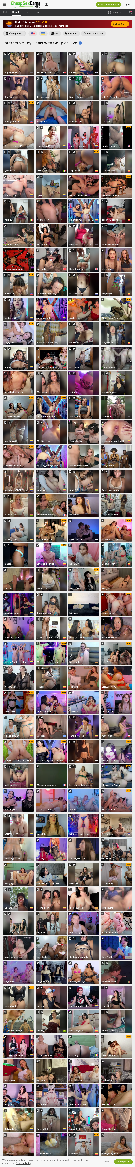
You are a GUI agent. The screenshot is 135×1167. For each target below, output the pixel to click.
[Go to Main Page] (25, 4)
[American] (32, 33)
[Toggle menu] (4, 4)
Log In (127, 4)
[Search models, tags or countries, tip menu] (130, 12)
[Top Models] (46, 4)
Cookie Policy (23, 1163)
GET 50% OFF (120, 24)
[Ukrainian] (43, 33)
